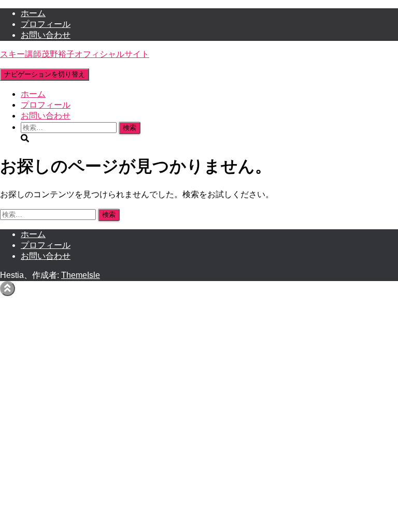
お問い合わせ (45, 35)
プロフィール (45, 24)
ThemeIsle (80, 275)
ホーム (33, 13)
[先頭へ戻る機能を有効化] (7, 288)
